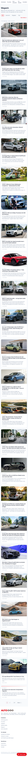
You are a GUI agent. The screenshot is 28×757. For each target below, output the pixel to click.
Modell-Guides (4, 725)
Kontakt (2, 747)
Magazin (3, 727)
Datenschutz (3, 745)
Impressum (3, 743)
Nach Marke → (24, 17)
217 (14, 702)
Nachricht (8, 15)
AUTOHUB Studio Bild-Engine (7, 737)
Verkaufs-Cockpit (4, 736)
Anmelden (25, 2)
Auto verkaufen (14, 2)
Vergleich (3, 723)
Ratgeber (14, 15)
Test (19, 15)
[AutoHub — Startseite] (7, 710)
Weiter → (19, 702)
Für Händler (19, 2)
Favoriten (9, 2)
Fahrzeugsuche (4, 719)
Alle (2, 15)
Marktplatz (3, 2)
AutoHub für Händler (5, 734)
